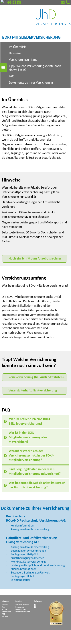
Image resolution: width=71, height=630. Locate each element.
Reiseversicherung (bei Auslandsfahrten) (36, 377)
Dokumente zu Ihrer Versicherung (31, 82)
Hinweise (15, 53)
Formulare (19, 607)
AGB (3, 614)
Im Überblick (17, 47)
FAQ (11, 76)
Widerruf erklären (22, 612)
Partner (5, 617)
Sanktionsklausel (20, 580)
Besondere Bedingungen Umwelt (30, 572)
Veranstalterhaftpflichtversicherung (33, 390)
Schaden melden (22, 605)
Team (4, 607)
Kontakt (5, 609)
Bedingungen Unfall (22, 576)
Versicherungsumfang (23, 59)
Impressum (6, 612)
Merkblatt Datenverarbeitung (28, 561)
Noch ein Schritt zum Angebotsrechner (35, 258)
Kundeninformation (22, 525)
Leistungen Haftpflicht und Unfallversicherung (38, 565)
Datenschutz (20, 609)
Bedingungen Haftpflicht (25, 554)
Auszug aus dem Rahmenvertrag (30, 529)
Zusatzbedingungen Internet (27, 558)
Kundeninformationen (23, 569)
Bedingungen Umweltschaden (28, 550)
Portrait (5, 605)
